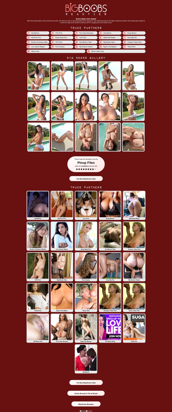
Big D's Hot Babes (61, 310)
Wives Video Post (134, 310)
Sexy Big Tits (110, 280)
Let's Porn (86, 218)
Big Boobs (86, 372)
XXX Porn (38, 280)
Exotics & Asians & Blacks (38, 249)
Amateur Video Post (134, 249)
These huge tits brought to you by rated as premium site (86, 164)
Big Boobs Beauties (86, 404)
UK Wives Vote (37, 341)
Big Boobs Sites (62, 280)
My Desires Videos (134, 280)
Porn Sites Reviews (62, 341)
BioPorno (134, 341)
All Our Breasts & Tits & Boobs (86, 393)
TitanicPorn (37, 310)
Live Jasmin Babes (62, 249)
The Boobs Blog (110, 341)
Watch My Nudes (134, 218)
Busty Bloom (110, 218)
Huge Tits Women (86, 341)
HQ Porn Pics (62, 218)
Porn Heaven (86, 280)
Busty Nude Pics (86, 249)
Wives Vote (86, 310)
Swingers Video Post (110, 310)
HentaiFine (38, 218)
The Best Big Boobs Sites (86, 179)
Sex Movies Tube (110, 249)
